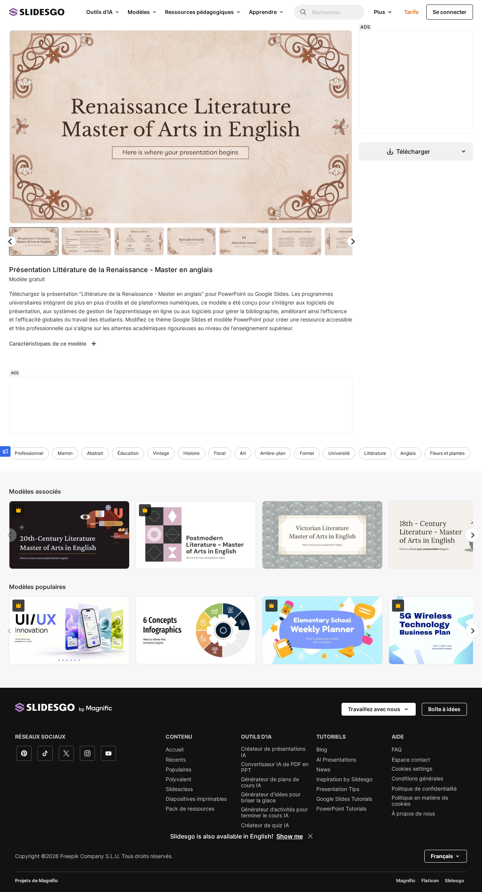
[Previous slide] (10, 535)
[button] (352, 241)
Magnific (405, 880)
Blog (321, 750)
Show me (289, 836)
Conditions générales (417, 779)
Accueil (174, 750)
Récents (176, 760)
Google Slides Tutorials (344, 799)
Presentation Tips (337, 789)
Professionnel (29, 453)
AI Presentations (336, 760)
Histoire (191, 453)
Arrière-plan (272, 453)
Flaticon (430, 880)
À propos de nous (413, 814)
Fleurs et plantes (447, 453)
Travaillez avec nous (374, 709)
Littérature (375, 453)
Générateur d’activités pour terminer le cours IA (274, 812)
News (323, 770)
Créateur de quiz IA (265, 825)
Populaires (178, 770)
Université (339, 453)
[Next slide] (341, 127)
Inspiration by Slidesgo (344, 779)
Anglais (408, 453)
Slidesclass (179, 789)
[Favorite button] (319, 42)
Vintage (161, 453)
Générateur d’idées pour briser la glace (270, 797)
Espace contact (411, 760)
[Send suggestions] (5, 451)
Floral (220, 453)
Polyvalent (178, 779)
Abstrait (95, 453)
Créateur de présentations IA (273, 752)
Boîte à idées (444, 709)
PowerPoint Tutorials (341, 809)
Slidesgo (454, 880)
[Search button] (303, 12)
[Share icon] (339, 42)
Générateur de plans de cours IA (270, 782)
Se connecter (450, 12)
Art (243, 453)
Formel (307, 453)
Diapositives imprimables (196, 799)
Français (442, 856)
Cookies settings (412, 769)
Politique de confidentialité (424, 789)
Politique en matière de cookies (420, 801)
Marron (65, 453)
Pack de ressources (190, 809)
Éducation (128, 453)
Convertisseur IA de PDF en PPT (274, 767)
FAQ (397, 750)
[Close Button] (310, 836)
